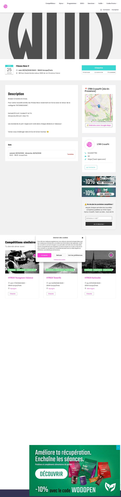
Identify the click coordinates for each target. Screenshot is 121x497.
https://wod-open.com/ (97, 159)
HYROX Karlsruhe (93, 277)
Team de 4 (31, 270)
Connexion (106, 10)
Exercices (91, 3)
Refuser (59, 255)
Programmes (71, 3)
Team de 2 (21, 270)
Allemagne (90, 288)
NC (89, 156)
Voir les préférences (75, 255)
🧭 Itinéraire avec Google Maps (99, 125)
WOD (82, 3)
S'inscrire (99, 68)
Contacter (99, 72)
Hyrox (61, 3)
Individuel (12, 270)
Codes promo (111, 3)
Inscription (115, 10)
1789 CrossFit (103, 144)
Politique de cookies (59, 259)
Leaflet (94, 121)
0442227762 (92, 153)
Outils (100, 3)
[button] (82, 238)
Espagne (13, 288)
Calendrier (112, 72)
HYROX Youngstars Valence (20, 277)
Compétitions (50, 3)
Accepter (44, 255)
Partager (87, 72)
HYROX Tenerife (53, 277)
